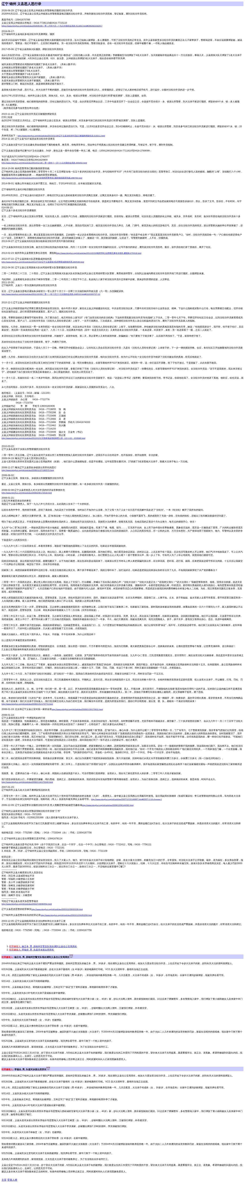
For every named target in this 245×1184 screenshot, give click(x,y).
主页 (4, 1179)
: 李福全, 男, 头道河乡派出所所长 (31, 949)
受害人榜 (12, 1179)
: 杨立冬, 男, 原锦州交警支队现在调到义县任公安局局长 (43, 946)
